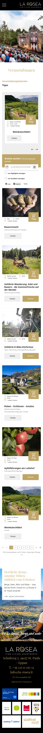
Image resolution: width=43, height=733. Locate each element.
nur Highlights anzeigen (16, 173)
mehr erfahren (16, 596)
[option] (21, 119)
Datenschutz (16, 682)
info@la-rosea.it (21, 672)
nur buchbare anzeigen (16, 178)
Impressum (27, 682)
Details (14, 138)
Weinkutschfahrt (21, 132)
